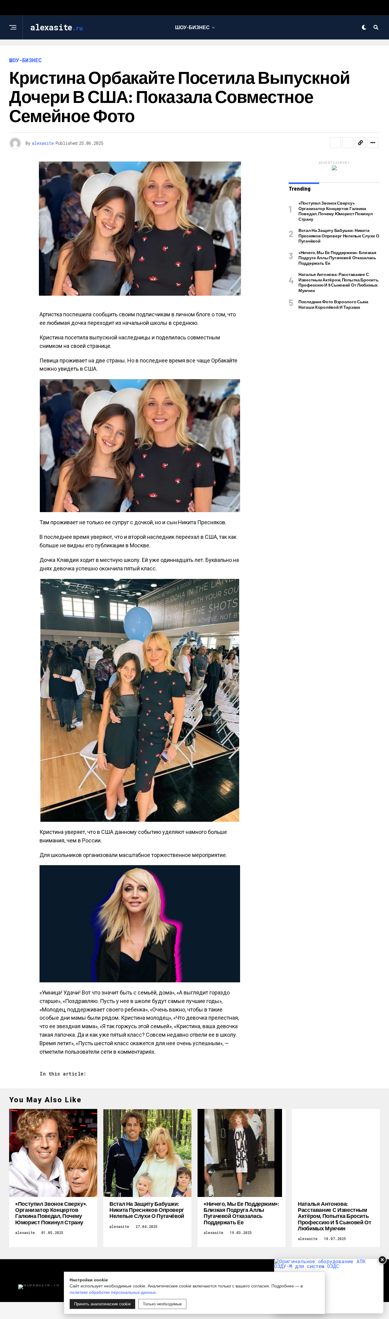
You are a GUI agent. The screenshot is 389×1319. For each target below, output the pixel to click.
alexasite (43, 143)
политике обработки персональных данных (113, 1292)
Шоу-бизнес (192, 27)
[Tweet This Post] (348, 142)
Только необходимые (162, 1304)
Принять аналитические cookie (102, 1304)
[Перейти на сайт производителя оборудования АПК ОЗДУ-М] (328, 1286)
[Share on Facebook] (335, 142)
